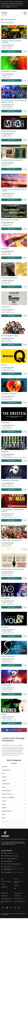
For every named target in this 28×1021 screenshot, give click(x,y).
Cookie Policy (4, 887)
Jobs (15, 888)
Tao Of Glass (5, 598)
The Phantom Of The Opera (10, 480)
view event (12, 315)
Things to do (23, 839)
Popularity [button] (9, 22)
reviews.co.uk (15, 853)
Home (2, 878)
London (18, 755)
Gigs (2, 839)
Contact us (16, 885)
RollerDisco (5, 249)
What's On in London (14, 745)
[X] (3, 908)
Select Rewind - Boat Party (10, 220)
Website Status (4, 893)
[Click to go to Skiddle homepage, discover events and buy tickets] (5, 834)
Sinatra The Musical (8, 656)
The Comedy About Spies (9, 336)
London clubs (5, 747)
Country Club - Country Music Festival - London (14, 190)
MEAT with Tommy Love (8, 131)
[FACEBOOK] (19, 908)
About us (16, 878)
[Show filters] (25, 13)
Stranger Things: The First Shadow (12, 569)
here (8, 6)
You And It (4, 627)
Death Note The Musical (9, 394)
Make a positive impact (17, 872)
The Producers (6, 307)
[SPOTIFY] (7, 908)
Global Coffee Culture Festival (11, 540)
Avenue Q (4, 365)
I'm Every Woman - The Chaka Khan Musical (12, 510)
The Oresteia (5, 422)
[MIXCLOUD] (11, 908)
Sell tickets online (18, 893)
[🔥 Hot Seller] (14, 38)
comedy (20, 747)
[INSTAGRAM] (15, 908)
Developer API (4, 895)
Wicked (3, 714)
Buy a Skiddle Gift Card (19, 901)
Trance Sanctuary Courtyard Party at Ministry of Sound (13, 101)
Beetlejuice (5, 451)
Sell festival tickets (18, 898)
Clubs (8, 839)
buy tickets (12, 51)
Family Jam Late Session (9, 278)
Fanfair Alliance (14, 866)
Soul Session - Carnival (9, 71)
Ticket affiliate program (6, 898)
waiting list (12, 549)
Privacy (3, 884)
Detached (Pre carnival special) (11, 160)
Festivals (14, 839)
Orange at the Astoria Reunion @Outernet (11, 41)
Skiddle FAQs (17, 895)
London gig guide (13, 747)
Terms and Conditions (6, 881)
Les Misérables (6, 685)
